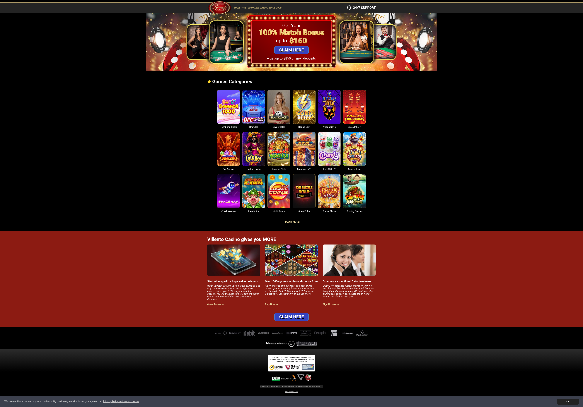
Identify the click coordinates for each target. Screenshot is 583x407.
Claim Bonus (214, 304)
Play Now (228, 109)
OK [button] (568, 401)
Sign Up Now (330, 304)
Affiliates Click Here (291, 392)
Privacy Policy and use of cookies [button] (121, 401)
